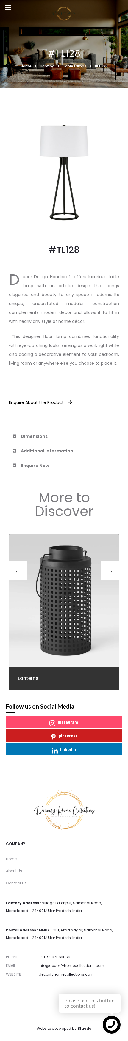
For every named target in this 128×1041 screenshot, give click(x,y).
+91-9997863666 (54, 957)
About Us (14, 870)
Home (11, 858)
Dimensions (34, 436)
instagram (68, 721)
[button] (64, 436)
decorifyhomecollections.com (66, 974)
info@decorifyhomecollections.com (71, 965)
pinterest (68, 735)
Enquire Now (35, 465)
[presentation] (18, 570)
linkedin (68, 749)
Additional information (47, 451)
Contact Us (16, 883)
